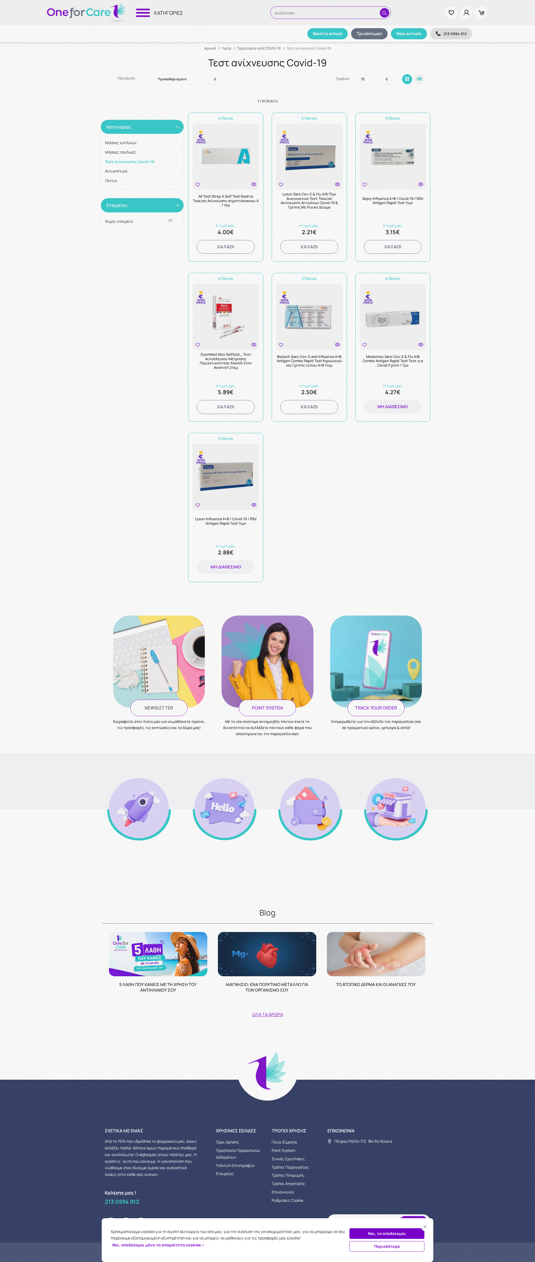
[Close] (425, 1227)
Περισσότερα (387, 1246)
